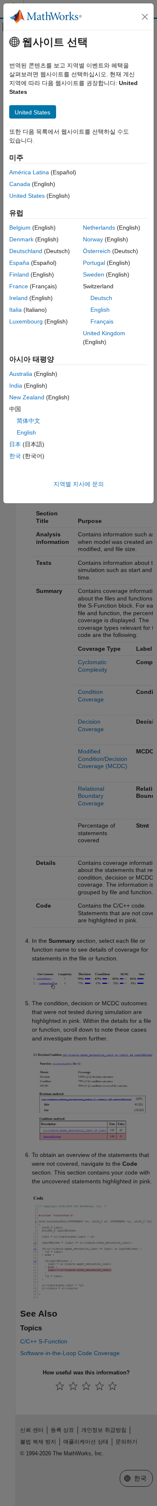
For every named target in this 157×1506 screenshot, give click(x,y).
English (100, 309)
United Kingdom (104, 333)
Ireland (18, 298)
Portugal (94, 262)
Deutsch (101, 298)
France (18, 286)
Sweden (93, 274)
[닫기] (145, 17)
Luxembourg (26, 321)
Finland (19, 274)
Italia (15, 309)
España (19, 262)
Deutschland (25, 251)
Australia (20, 373)
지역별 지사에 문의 (79, 484)
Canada (19, 184)
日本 (15, 444)
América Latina (29, 172)
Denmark (21, 239)
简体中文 (28, 420)
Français (101, 321)
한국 (15, 456)
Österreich (97, 251)
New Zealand (26, 397)
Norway (93, 239)
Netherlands (99, 227)
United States (27, 195)
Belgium (20, 227)
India (15, 385)
